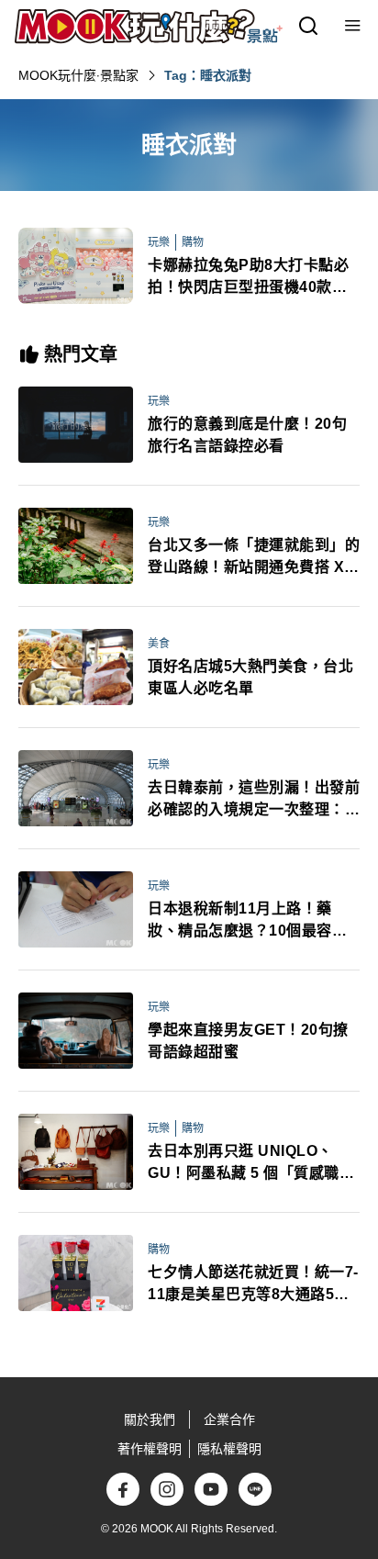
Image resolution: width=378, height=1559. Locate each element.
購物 (193, 242)
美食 (159, 643)
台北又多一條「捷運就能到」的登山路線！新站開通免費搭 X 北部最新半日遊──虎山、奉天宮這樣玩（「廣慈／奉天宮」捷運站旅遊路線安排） (254, 557)
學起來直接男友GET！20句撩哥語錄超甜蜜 (248, 1041)
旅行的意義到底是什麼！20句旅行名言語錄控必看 (247, 435)
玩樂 (159, 242)
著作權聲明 (149, 1448)
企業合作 (229, 1419)
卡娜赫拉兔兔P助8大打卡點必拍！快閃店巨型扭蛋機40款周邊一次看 (248, 277)
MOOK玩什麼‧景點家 (78, 75)
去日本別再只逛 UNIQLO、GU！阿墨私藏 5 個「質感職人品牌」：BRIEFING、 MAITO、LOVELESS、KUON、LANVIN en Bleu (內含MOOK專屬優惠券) (253, 1163)
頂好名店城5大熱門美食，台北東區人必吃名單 (250, 677)
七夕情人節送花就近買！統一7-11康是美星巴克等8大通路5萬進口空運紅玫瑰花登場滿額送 (253, 1285)
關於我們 (149, 1419)
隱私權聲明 (229, 1448)
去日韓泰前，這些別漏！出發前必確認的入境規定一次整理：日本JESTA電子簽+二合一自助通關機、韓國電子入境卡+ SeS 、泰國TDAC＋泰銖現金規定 (254, 800)
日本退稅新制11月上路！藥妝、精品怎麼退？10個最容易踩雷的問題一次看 (247, 921)
